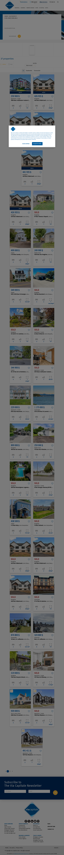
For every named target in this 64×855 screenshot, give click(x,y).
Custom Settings (26, 143)
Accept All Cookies (37, 143)
